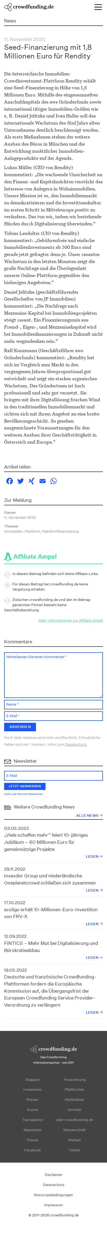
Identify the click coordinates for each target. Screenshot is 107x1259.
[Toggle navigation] (98, 7)
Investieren (32, 1089)
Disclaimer (53, 1174)
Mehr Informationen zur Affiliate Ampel (70, 620)
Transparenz (32, 1120)
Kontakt (74, 1109)
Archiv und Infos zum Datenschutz (23, 794)
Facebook (32, 1150)
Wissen (32, 1099)
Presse (32, 1140)
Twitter (74, 1150)
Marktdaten (74, 1099)
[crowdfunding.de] (29, 6)
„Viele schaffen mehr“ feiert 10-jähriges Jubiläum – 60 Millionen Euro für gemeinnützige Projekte (46, 842)
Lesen (92, 856)
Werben (74, 1140)
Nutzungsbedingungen (53, 1195)
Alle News (87, 815)
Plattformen (75, 1089)
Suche (32, 1109)
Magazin (33, 1079)
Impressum (53, 1205)
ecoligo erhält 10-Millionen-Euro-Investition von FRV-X (51, 913)
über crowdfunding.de (74, 1120)
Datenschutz (76, 744)
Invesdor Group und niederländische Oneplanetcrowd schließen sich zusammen (50, 879)
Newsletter (33, 1130)
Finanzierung (75, 1079)
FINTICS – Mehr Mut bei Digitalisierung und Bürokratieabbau (51, 946)
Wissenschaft (74, 1130)
